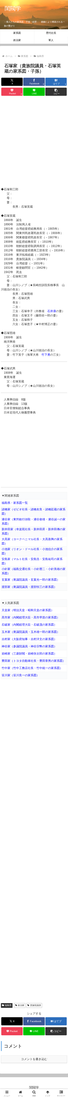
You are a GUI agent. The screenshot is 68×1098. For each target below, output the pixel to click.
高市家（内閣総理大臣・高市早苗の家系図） (31, 617)
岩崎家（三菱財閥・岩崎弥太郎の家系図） (29, 653)
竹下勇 (46, 354)
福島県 (8, 1005)
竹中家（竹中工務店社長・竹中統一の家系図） (32, 668)
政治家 (21, 1005)
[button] (56, 92)
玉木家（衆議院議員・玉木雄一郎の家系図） (31, 631)
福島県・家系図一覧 (15, 502)
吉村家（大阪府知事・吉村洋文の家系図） (29, 639)
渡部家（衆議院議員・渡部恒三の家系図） (29, 586)
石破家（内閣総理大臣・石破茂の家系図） (29, 624)
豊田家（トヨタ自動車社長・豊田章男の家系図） (33, 660)
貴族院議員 (35, 1005)
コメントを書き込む (34, 1059)
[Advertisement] (34, 142)
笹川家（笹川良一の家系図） (20, 675)
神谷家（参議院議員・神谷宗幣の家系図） (29, 646)
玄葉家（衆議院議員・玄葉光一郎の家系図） (31, 579)
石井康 (51, 311)
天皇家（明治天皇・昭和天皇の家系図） (28, 610)
